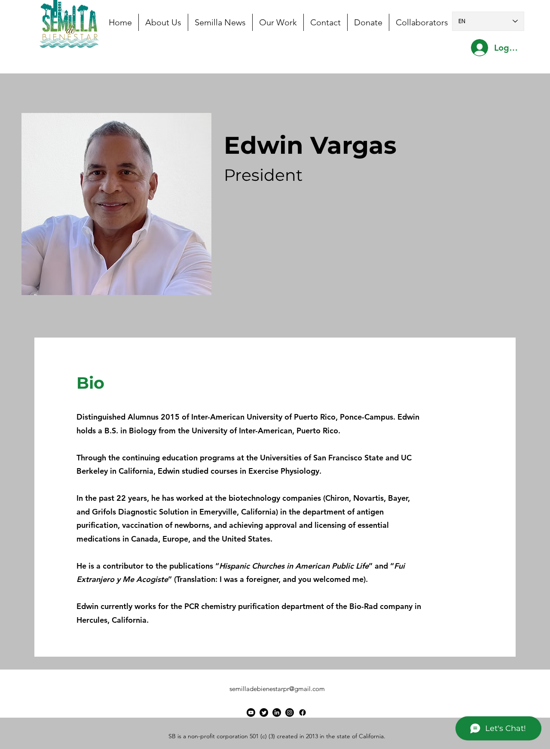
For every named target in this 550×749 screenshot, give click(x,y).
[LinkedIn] (276, 712)
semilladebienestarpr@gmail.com (277, 689)
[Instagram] (289, 712)
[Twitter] (264, 712)
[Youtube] (251, 712)
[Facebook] (302, 712)
